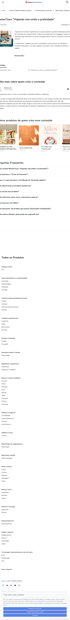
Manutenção (5, 447)
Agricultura (4, 510)
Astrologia (4, 281)
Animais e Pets (6, 267)
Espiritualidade (6, 284)
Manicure (4, 475)
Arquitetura (5, 367)
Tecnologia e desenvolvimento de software (17, 552)
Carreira (3, 301)
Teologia (4, 290)
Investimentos (6, 424)
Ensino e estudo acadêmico (11, 378)
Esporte (4, 538)
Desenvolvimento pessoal (9, 307)
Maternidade (5, 355)
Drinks (3, 324)
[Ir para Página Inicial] (34, 2)
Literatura (4, 398)
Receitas (4, 330)
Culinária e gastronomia (9, 318)
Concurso (4, 381)
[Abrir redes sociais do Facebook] (68, 89)
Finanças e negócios (8, 413)
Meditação (4, 287)
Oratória (4, 310)
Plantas (3, 512)
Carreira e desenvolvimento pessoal (14, 298)
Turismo (4, 436)
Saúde (3, 544)
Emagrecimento (6, 535)
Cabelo (3, 469)
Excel (3, 555)
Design (3, 341)
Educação (4, 387)
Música (3, 498)
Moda (3, 481)
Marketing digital (6, 458)
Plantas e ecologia (8, 507)
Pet (2, 270)
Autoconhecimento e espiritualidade (14, 278)
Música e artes (6, 490)
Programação (5, 558)
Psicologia (4, 404)
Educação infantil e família (10, 353)
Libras (3, 396)
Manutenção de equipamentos (12, 444)
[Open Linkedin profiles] (11, 585)
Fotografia (4, 344)
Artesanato (5, 492)
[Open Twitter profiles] (7, 585)
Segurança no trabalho (8, 370)
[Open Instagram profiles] (19, 585)
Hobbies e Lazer (7, 433)
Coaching (4, 304)
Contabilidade (5, 416)
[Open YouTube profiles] (15, 585)
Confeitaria (4, 321)
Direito (3, 384)
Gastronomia (5, 327)
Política (3, 401)
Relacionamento (6, 524)
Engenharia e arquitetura (10, 364)
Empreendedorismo (7, 418)
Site (2, 561)
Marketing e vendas (8, 455)
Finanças (4, 421)
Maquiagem (5, 478)
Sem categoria (6, 569)
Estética (4, 472)
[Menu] (2, 2)
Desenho (4, 495)
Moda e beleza (6, 467)
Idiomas (3, 393)
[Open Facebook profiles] (3, 585)
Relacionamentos (7, 521)
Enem (3, 390)
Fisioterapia (5, 541)
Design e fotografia (8, 338)
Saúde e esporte (7, 532)
